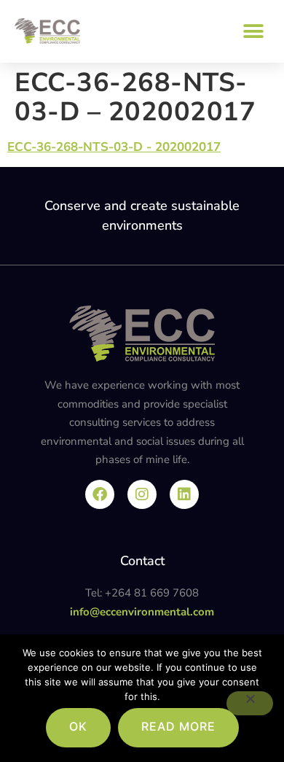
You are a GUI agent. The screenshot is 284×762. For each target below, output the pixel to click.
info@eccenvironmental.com (142, 611)
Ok (78, 726)
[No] (249, 703)
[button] (253, 31)
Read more (178, 726)
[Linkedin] (184, 494)
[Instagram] (142, 494)
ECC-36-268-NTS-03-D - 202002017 (114, 147)
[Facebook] (99, 494)
